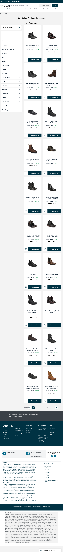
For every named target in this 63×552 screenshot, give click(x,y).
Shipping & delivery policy (19, 436)
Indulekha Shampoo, (44, 528)
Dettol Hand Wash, (35, 533)
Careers (5, 432)
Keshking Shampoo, (17, 536)
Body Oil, (31, 539)
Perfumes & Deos (28, 9)
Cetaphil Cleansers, (23, 522)
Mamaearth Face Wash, (21, 514)
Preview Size (35, 59)
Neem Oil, (12, 533)
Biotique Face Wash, (33, 526)
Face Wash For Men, (12, 522)
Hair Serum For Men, (38, 534)
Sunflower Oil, (48, 517)
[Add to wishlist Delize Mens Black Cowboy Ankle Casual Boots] (45, 249)
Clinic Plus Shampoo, (12, 526)
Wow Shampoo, (38, 525)
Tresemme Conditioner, (14, 539)
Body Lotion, (15, 519)
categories (11, 5)
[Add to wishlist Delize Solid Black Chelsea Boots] (45, 363)
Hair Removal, (14, 528)
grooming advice (23, 5)
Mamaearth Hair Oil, (43, 536)
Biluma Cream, (22, 528)
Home (2, 13)
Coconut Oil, (32, 517)
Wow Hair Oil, (42, 540)
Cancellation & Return (19, 433)
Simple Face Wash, (22, 526)
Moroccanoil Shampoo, (34, 537)
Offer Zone (28, 430)
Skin (51, 434)
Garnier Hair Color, (38, 519)
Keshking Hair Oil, (24, 539)
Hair (51, 430)
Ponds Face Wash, (23, 517)
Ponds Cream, (30, 519)
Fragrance (52, 432)
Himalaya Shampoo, (45, 533)
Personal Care (40, 434)
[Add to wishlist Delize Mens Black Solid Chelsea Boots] (26, 97)
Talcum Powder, (23, 531)
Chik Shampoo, (46, 539)
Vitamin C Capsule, (32, 530)
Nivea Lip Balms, (32, 522)
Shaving (40, 429)
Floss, (31, 534)
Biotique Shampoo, (32, 531)
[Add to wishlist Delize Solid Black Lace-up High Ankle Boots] (26, 325)
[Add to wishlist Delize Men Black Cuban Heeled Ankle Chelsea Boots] (45, 211)
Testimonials (6, 438)
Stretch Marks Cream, (13, 531)
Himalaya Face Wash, (20, 516)
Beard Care (44, 429)
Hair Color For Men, (49, 519)
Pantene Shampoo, (22, 530)
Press (4, 436)
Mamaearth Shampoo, (31, 520)
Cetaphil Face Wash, (32, 514)
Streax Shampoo (24, 542)
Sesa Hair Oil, (35, 536)
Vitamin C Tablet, (41, 516)
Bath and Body (53, 428)
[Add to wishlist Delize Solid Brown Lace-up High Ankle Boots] (45, 97)
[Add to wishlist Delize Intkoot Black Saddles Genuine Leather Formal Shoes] (26, 401)
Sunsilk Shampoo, (31, 523)
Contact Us (17, 428)
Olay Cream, (30, 525)
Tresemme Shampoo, (31, 516)
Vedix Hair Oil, (23, 525)
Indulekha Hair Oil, (46, 522)
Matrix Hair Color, (24, 537)
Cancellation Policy (37, 506)
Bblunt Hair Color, (15, 540)
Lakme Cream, (13, 530)
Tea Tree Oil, (50, 520)
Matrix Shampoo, (42, 520)
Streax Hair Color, (15, 525)
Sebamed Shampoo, (16, 534)
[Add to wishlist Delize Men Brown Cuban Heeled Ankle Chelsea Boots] (45, 287)
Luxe (41, 9)
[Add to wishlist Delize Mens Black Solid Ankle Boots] (26, 287)
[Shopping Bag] (62, 6)
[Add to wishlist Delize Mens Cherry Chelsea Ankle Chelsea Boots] (45, 60)
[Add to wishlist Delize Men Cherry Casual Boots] (45, 325)
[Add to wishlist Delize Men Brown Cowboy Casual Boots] (45, 173)
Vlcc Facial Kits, (26, 533)
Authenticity (5, 434)
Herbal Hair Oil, (38, 539)
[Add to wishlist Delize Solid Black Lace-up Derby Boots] (45, 135)
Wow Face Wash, (22, 523)
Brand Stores (29, 428)
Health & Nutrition (55, 9)
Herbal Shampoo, (45, 537)
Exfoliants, (38, 522)
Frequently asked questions (19, 431)
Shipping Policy (27, 506)
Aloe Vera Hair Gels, (48, 534)
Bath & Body (46, 9)
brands (16, 5)
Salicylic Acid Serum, (43, 531)
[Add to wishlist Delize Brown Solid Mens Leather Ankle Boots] (26, 363)
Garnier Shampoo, (15, 542)
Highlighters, (12, 516)
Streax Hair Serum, (40, 517)
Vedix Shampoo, (34, 540)
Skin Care (9, 9)
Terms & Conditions (17, 506)
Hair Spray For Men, (25, 540)
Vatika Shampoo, (15, 537)
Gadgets (45, 441)
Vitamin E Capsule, (10, 514)
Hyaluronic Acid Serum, (44, 526)
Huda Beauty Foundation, (32, 528)
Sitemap (28, 432)
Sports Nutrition (45, 434)
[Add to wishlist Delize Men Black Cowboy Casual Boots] (26, 60)
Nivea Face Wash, (15, 520)
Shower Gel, (19, 533)
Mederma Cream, (42, 514)
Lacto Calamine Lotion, (42, 523)
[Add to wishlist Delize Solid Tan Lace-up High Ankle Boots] (45, 401)
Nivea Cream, (15, 517)
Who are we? (6, 430)
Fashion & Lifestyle (18, 9)
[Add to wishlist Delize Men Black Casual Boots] (26, 211)
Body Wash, (23, 520)
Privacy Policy (46, 506)
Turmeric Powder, (46, 525)
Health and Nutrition (40, 441)
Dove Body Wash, (26, 536)
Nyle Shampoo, (41, 530)
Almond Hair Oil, (25, 534)
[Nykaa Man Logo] (3, 5)
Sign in (54, 5)
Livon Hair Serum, (13, 523)
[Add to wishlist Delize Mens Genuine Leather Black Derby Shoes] (26, 135)
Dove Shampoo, (22, 519)
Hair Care (36, 9)
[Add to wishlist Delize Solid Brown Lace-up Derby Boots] (26, 173)
